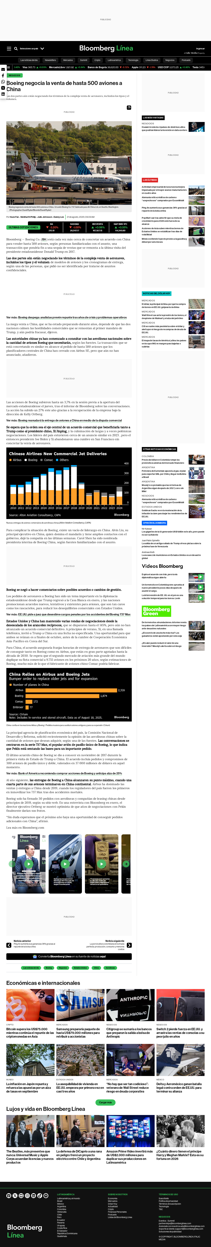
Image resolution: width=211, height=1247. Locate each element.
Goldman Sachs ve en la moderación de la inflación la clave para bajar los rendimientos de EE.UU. (164, 513)
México (60, 1204)
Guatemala (62, 1236)
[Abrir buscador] (16, 49)
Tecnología (164, 1206)
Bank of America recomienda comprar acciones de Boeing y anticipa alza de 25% (70, 773)
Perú (59, 1217)
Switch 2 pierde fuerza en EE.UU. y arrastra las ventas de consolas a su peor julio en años (180, 1032)
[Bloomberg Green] (173, 611)
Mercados (112, 1201)
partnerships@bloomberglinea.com (175, 1223)
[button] (129, 107)
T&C (161, 1209)
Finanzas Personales (117, 1212)
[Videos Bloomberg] (173, 566)
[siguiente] (129, 945)
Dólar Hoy (112, 1204)
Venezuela (61, 1212)
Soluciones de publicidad (170, 1231)
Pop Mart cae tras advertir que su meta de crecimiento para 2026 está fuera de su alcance (162, 221)
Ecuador (61, 1220)
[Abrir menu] (9, 49)
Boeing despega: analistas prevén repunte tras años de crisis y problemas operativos (72, 317)
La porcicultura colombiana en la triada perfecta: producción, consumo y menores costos (105, 946)
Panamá (60, 1222)
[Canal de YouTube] (21, 1195)
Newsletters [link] (50, 60)
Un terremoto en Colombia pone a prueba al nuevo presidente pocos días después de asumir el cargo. (163, 587)
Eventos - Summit (167, 1221)
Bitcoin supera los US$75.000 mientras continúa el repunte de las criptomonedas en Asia (30, 1032)
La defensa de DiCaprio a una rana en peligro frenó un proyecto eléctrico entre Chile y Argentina (79, 1155)
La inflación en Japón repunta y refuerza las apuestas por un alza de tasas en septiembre (28, 1087)
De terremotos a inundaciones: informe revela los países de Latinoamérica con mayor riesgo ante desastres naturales (164, 625)
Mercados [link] (68, 60)
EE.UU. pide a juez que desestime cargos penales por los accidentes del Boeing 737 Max (74, 614)
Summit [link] (83, 60)
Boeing (49, 968)
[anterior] (8, 945)
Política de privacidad (168, 1201)
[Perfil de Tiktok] (39, 1195)
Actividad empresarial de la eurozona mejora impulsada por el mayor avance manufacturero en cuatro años (164, 190)
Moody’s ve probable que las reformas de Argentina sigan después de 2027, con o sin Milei (163, 488)
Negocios (14, 75)
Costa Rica (62, 1228)
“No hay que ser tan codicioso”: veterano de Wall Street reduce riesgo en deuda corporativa (127, 1087)
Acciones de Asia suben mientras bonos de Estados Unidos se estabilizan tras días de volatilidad (163, 231)
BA (44, 239)
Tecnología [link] (133, 60)
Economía (112, 1198)
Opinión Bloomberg (154, 523)
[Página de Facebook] (8, 1195)
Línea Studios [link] (152, 60)
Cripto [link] (97, 60)
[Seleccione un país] (42, 49)
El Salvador (62, 1231)
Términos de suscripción (170, 1204)
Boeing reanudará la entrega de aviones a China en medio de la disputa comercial (70, 420)
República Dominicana (67, 1233)
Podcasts (112, 1214)
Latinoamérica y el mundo (68, 1198)
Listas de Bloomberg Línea (120, 1217)
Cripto (111, 1209)
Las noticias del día (31, 968)
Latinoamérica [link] (114, 60)
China (96, 968)
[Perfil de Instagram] (27, 1195)
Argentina (61, 1206)
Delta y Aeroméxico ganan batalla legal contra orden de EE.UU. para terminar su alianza (179, 1087)
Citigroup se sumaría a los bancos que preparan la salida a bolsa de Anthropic (129, 1032)
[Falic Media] (186, 53)
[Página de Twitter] (15, 1195)
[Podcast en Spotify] (45, 1195)
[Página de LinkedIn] (33, 1195)
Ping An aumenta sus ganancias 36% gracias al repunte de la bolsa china (34, 945)
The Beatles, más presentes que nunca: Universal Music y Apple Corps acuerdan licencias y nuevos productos (30, 1157)
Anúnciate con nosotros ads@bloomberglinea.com (182, 1226)
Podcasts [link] (186, 60)
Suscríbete (164, 1198)
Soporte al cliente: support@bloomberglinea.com (181, 1229)
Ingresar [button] (200, 48)
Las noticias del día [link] (29, 60)
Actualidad (113, 1206)
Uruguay (61, 1225)
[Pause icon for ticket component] (8, 67)
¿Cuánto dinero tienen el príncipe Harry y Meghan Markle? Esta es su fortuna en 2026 (180, 1155)
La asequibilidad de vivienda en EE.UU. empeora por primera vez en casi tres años (80, 1087)
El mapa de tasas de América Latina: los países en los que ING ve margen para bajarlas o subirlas (164, 343)
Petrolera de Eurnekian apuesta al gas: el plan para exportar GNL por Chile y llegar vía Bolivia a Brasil (164, 474)
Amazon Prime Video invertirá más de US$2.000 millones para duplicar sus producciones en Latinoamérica (129, 1157)
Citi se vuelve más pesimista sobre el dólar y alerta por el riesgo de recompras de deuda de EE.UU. (164, 329)
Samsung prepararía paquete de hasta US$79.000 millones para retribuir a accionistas (78, 1032)
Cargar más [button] (105, 1102)
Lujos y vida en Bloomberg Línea (45, 1109)
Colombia (61, 1209)
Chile (59, 1214)
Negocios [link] (169, 60)
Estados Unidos (80, 968)
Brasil (59, 1201)
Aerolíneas (110, 968)
